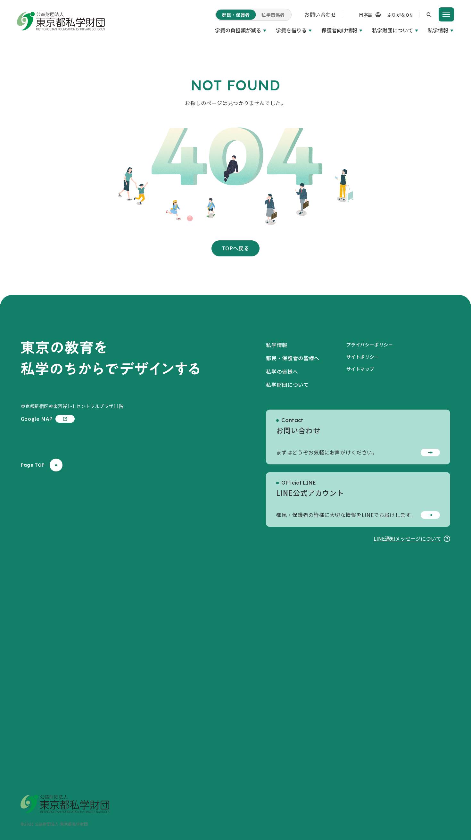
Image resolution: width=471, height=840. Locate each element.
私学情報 (438, 30)
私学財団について (392, 30)
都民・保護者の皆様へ (292, 358)
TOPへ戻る (235, 248)
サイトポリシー (362, 356)
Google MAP (37, 418)
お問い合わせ (320, 14)
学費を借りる (291, 30)
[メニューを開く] (446, 14)
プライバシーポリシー (369, 344)
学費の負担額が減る (238, 30)
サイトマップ (360, 369)
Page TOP (33, 465)
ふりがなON (400, 15)
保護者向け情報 (339, 30)
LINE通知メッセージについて (407, 538)
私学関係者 (273, 15)
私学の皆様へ (282, 371)
